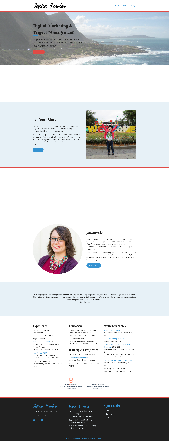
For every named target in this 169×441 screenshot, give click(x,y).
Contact (125, 6)
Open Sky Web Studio (41, 341)
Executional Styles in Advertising (81, 417)
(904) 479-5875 (42, 415)
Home (117, 6)
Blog (133, 6)
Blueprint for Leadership (78, 358)
